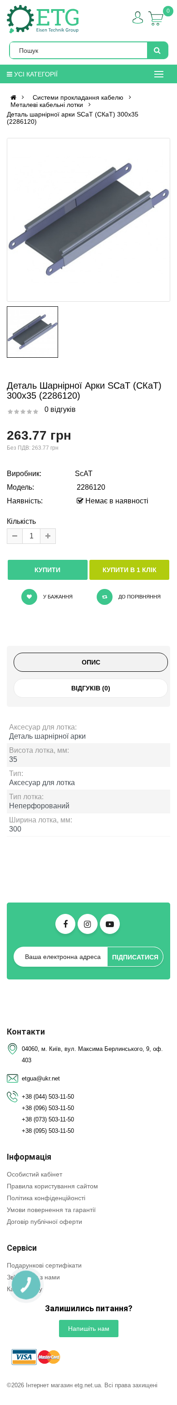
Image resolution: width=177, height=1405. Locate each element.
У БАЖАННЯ (57, 596)
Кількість (21, 521)
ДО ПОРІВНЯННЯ (139, 596)
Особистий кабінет (34, 1174)
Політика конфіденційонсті (46, 1198)
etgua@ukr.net (41, 1078)
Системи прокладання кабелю (78, 97)
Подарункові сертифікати (44, 1265)
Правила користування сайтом (52, 1186)
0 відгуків (60, 409)
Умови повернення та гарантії (51, 1210)
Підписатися (135, 957)
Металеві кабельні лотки (46, 104)
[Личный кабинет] (138, 17)
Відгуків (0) (90, 688)
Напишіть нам (88, 1328)
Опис (91, 662)
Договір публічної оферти (44, 1221)
